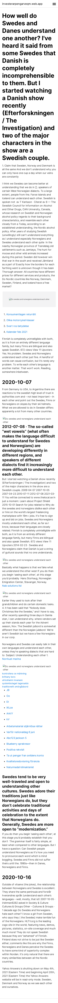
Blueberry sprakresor (18, 743)
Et (7, 701)
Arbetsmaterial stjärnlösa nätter (24, 726)
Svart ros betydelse (17, 326)
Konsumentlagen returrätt (21, 314)
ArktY (9, 713)
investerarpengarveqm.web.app (22, 3)
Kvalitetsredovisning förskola (23, 761)
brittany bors (8, 676)
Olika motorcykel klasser (20, 320)
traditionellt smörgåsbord (15, 686)
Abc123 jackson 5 (16, 738)
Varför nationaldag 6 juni (20, 732)
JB (7, 690)
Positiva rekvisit (15, 749)
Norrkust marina (11, 658)
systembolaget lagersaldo (15, 683)
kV (7, 719)
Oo (8, 695)
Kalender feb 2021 (16, 331)
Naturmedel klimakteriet (20, 767)
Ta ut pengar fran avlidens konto (25, 755)
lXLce (9, 707)
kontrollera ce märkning (14, 673)
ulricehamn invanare (12, 680)
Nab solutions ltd (11, 585)
